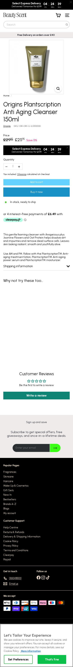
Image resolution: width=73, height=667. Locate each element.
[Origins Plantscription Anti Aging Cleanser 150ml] (27, 319)
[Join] (55, 448)
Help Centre (10, 527)
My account (9, 513)
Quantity (8, 159)
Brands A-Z (9, 504)
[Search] (67, 24)
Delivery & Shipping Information (21, 536)
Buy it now (36, 192)
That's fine (52, 659)
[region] (36, 645)
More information (30, 651)
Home (6, 95)
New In (7, 494)
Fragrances (9, 471)
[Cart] (58, 15)
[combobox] (36, 24)
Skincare (8, 476)
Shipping (21, 174)
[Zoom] (58, 88)
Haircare (8, 481)
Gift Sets (8, 490)
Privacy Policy (10, 545)
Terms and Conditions (15, 550)
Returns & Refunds (13, 532)
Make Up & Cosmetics (15, 485)
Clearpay (8, 555)
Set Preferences (18, 659)
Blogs (6, 508)
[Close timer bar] (71, 2)
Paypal (7, 559)
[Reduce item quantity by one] (6, 166)
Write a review (36, 395)
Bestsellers (9, 499)
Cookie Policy (10, 541)
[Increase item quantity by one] (19, 166)
